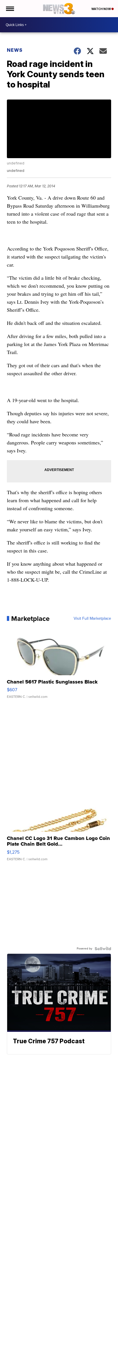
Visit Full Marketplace (92, 619)
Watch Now (101, 9)
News (15, 50)
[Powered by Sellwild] (103, 949)
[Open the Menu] (9, 8)
